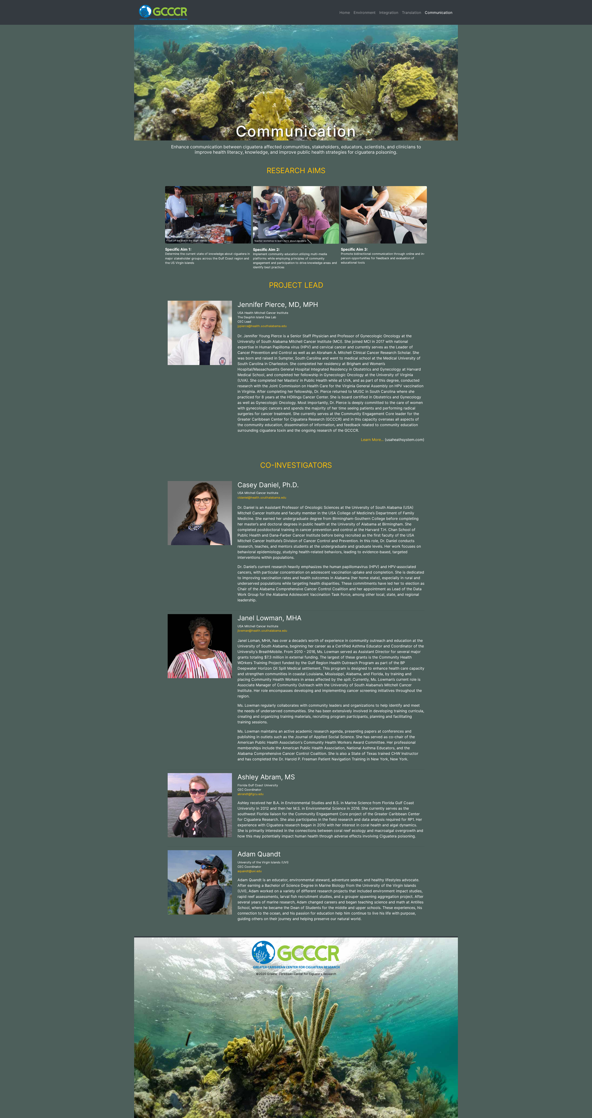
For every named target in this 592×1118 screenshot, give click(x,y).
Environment (365, 12)
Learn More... (372, 439)
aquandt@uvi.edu (249, 871)
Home (344, 12)
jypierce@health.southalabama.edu (262, 326)
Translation (411, 12)
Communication (438, 12)
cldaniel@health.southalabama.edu (261, 497)
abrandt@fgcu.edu (250, 794)
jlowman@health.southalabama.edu (262, 630)
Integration (388, 12)
